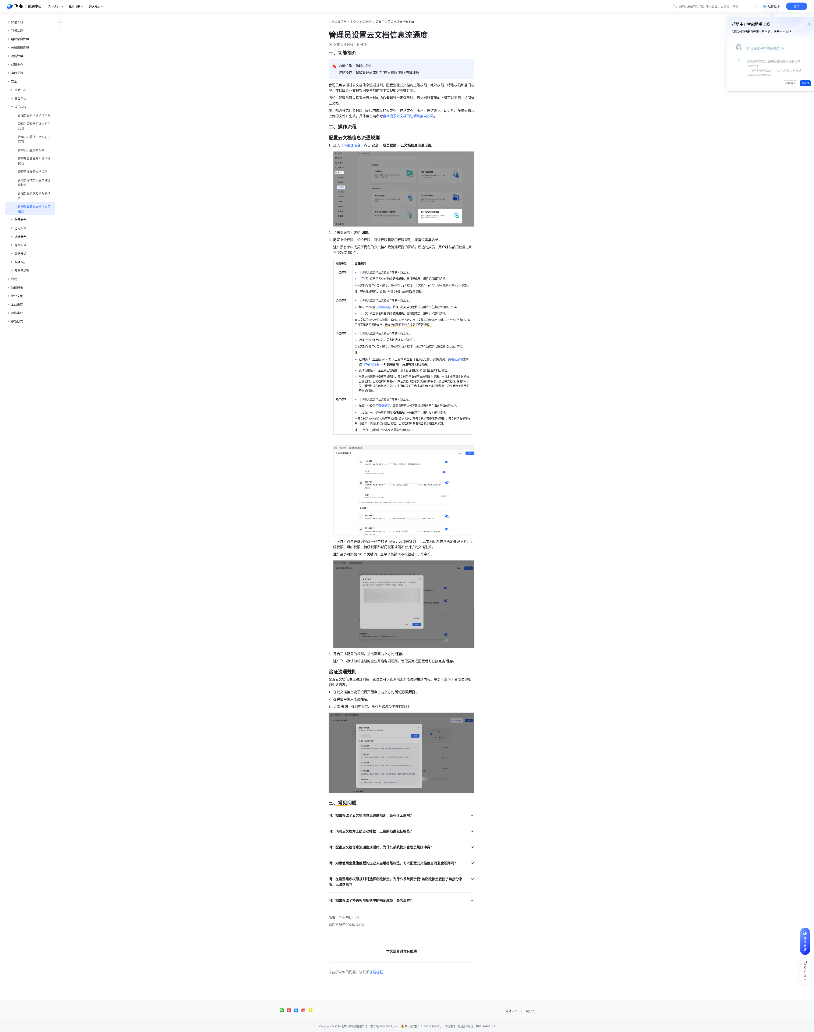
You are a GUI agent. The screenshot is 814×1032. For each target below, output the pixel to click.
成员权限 (366, 22)
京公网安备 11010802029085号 (423, 1026)
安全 (353, 22)
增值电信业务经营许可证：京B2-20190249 (470, 1026)
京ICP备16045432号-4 (384, 1026)
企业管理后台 (337, 22)
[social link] (283, 1010)
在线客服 (376, 972)
